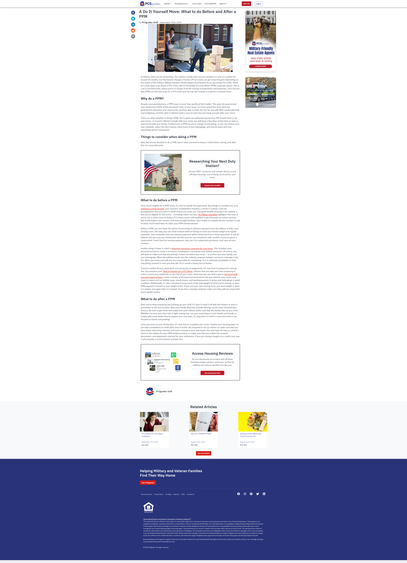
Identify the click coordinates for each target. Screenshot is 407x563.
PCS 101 (145, 445)
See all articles (203, 453)
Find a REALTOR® (210, 4)
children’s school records (152, 208)
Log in (258, 4)
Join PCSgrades (148, 483)
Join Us (246, 4)
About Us (176, 494)
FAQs (183, 494)
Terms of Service (146, 494)
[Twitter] (257, 493)
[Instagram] (245, 493)
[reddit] (133, 30)
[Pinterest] (251, 493)
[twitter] (133, 19)
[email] (133, 36)
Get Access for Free (212, 373)
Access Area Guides (212, 185)
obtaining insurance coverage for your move (192, 248)
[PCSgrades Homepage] (150, 3)
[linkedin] (133, 24)
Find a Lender (196, 4)
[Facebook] (238, 493)
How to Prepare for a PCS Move (178, 271)
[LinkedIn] (264, 493)
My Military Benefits (207, 214)
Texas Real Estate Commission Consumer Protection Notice (166, 519)
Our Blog (168, 494)
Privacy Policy (158, 494)
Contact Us (190, 494)
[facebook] (133, 13)
